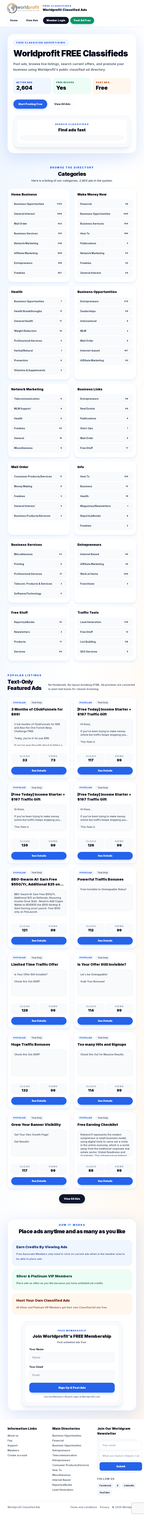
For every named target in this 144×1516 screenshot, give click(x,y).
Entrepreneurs (61, 1450)
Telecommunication (64, 1455)
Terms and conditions (83, 1507)
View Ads (32, 20)
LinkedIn (129, 1485)
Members (13, 1450)
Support (13, 1445)
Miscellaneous (61, 1474)
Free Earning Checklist (97, 1124)
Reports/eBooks (62, 1484)
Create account (17, 1455)
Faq (10, 1440)
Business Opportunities (66, 1435)
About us (13, 1435)
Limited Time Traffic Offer (34, 964)
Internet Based (61, 1479)
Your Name (36, 1349)
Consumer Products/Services (70, 1465)
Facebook (105, 1485)
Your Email (36, 1366)
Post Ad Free (82, 20)
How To (57, 1470)
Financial (58, 1440)
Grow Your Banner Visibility (36, 1124)
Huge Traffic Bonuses (30, 1044)
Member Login (56, 20)
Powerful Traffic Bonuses (100, 879)
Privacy (104, 1507)
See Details (39, 770)
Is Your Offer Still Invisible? (101, 964)
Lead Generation (62, 1489)
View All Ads (62, 104)
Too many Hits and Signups (101, 1044)
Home (14, 20)
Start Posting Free (30, 104)
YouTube (104, 1492)
